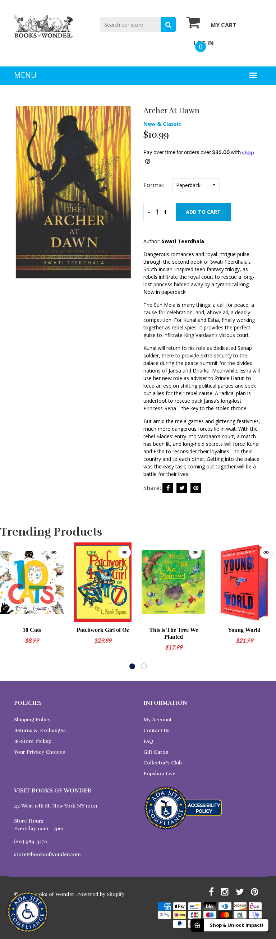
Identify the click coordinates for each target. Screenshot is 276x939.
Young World (244, 630)
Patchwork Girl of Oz (103, 630)
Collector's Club (162, 763)
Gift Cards (155, 752)
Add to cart (203, 211)
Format (153, 185)
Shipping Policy (32, 720)
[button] (132, 666)
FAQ (148, 741)
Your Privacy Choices (39, 752)
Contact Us (156, 730)
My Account (157, 720)
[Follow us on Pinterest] (195, 488)
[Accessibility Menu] (28, 912)
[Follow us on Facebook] (167, 488)
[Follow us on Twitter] (181, 488)
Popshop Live (159, 774)
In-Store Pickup (32, 741)
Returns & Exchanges (40, 730)
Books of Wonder (53, 894)
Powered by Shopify (100, 894)
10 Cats (32, 630)
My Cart (223, 25)
